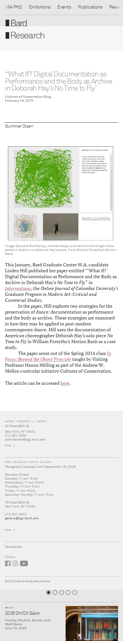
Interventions (18, 288)
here (65, 383)
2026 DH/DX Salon (22, 613)
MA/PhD (13, 7)
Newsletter (13, 546)
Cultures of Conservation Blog (28, 96)
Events (64, 7)
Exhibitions (40, 7)
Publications (90, 7)
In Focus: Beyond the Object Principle (58, 356)
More (8, 445)
